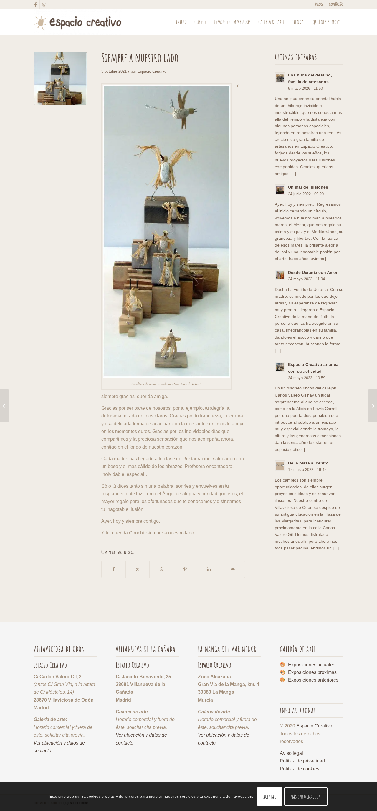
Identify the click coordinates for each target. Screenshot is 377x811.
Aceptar (269, 797)
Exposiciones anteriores (313, 679)
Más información (306, 797)
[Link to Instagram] (44, 4)
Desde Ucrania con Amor (313, 272)
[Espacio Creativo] (78, 22)
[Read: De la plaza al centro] (280, 465)
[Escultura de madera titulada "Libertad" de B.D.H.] (60, 78)
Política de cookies (299, 768)
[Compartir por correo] (233, 569)
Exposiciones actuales (311, 664)
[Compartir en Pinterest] (185, 569)
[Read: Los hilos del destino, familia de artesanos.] (280, 77)
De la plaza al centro (308, 463)
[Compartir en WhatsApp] (161, 569)
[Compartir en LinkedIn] (209, 569)
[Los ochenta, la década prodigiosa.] (4, 405)
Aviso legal (291, 753)
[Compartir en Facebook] (113, 569)
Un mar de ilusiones (308, 187)
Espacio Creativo (151, 71)
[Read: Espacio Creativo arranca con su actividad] (280, 367)
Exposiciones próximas (312, 672)
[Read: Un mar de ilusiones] (280, 189)
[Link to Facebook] (35, 4)
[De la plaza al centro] (372, 405)
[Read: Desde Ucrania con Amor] (280, 275)
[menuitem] (319, 4)
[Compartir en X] (137, 569)
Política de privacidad (302, 760)
